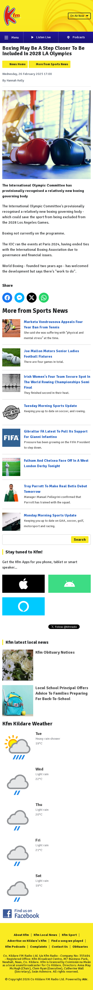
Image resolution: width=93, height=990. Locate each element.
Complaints (38, 947)
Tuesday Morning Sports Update (50, 406)
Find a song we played (67, 941)
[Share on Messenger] (19, 298)
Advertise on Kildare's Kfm (26, 941)
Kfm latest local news (27, 642)
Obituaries (80, 947)
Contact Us (60, 947)
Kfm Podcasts (15, 947)
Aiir (84, 979)
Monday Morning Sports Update (50, 515)
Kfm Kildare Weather (27, 723)
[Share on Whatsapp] (44, 298)
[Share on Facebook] (7, 298)
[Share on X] (32, 298)
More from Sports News (52, 64)
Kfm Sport (69, 935)
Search (80, 539)
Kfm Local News (45, 935)
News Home (17, 64)
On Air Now (77, 16)
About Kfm (21, 935)
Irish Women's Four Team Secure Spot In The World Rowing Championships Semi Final (57, 382)
